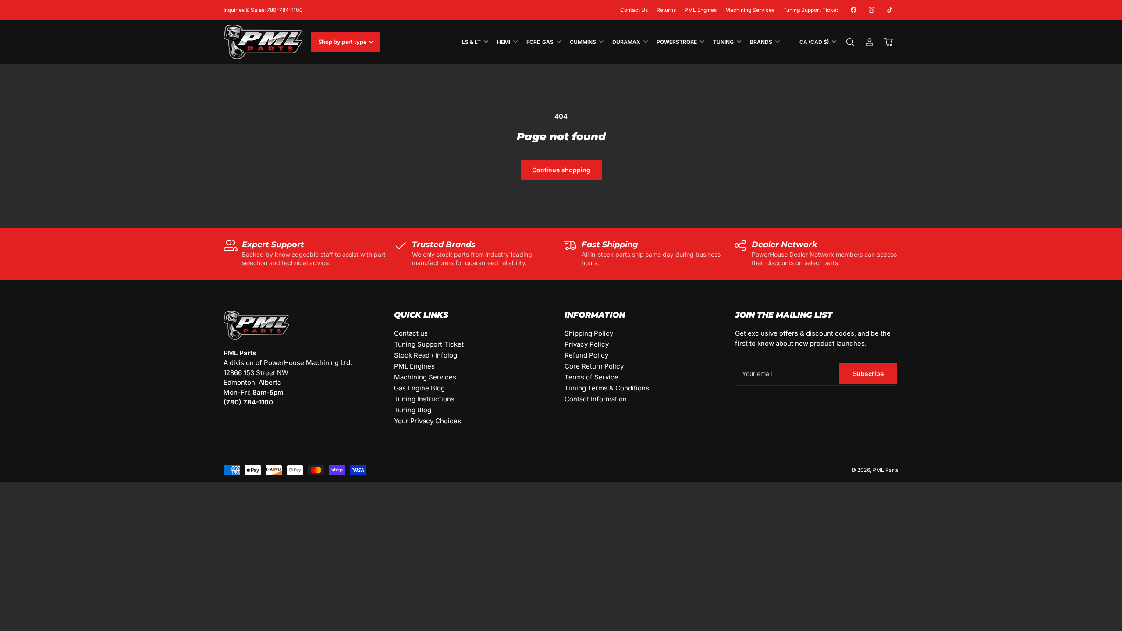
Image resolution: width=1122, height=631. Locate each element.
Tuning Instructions (424, 399)
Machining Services (749, 10)
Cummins (583, 42)
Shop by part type (342, 41)
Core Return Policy (594, 366)
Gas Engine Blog (419, 388)
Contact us (411, 333)
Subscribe (868, 373)
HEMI (503, 42)
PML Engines (701, 10)
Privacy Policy (587, 344)
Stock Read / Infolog (425, 355)
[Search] (850, 42)
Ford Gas (540, 42)
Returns (666, 10)
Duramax (626, 42)
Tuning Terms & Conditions (607, 388)
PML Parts (885, 470)
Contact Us (634, 10)
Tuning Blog (412, 410)
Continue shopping (561, 170)
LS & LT (471, 42)
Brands (761, 42)
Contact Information (596, 399)
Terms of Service (591, 377)
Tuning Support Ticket (810, 10)
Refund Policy (586, 355)
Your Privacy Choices (427, 421)
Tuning (723, 42)
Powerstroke (677, 42)
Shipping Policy (589, 333)
